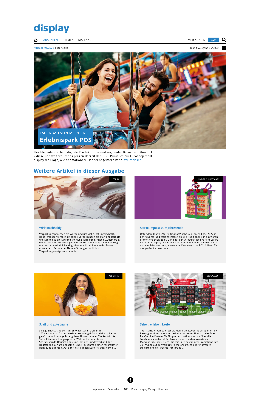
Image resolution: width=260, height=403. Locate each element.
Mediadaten (196, 40)
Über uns (163, 389)
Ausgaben (50, 40)
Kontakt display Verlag (143, 389)
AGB (126, 389)
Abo (213, 39)
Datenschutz (114, 389)
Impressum (99, 389)
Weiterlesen (133, 160)
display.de (85, 40)
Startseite (36, 40)
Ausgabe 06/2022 (44, 47)
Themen (68, 40)
